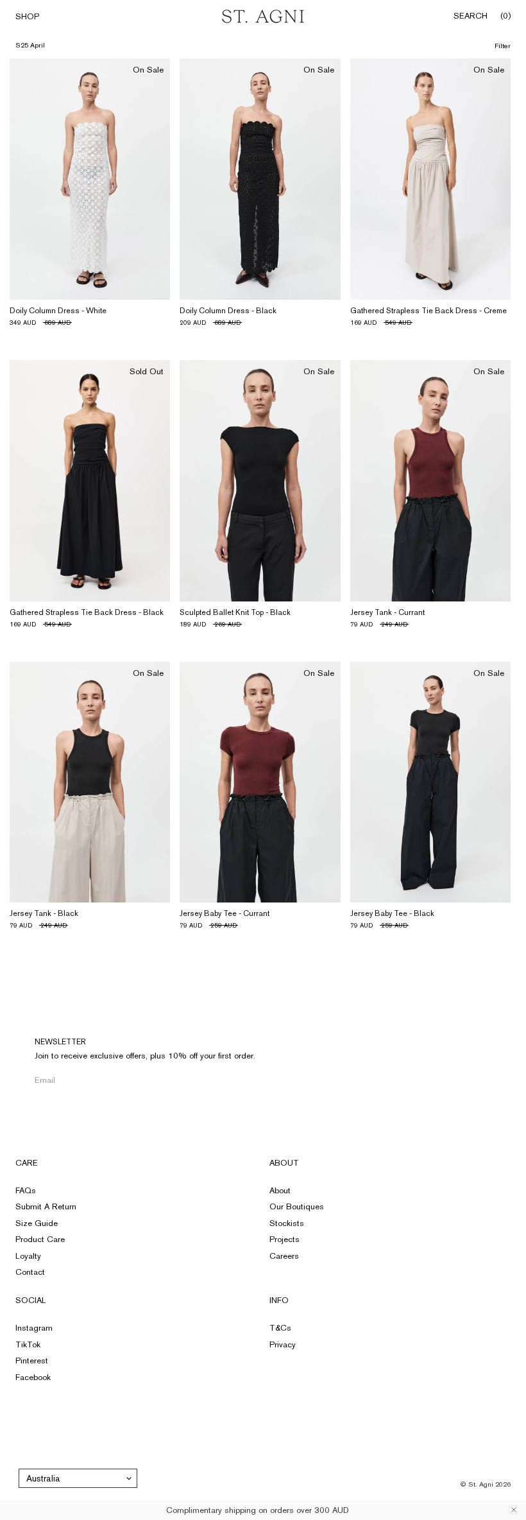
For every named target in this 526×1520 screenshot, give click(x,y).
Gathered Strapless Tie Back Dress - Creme (428, 310)
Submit (212, 1080)
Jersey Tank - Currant (387, 612)
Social (30, 1300)
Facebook (33, 1377)
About (284, 1163)
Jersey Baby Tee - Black (392, 913)
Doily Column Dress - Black (228, 310)
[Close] (513, 1509)
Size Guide (36, 1223)
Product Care (40, 1239)
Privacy (282, 1344)
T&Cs (280, 1328)
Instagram (34, 1328)
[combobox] (78, 1478)
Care (26, 1163)
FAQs (25, 1190)
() (505, 16)
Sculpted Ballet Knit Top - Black (235, 612)
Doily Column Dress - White (58, 310)
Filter (503, 46)
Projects (284, 1239)
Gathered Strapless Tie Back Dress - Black (87, 612)
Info (279, 1300)
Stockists (286, 1223)
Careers (284, 1256)
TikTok (27, 1344)
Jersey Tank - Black (44, 913)
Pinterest (31, 1360)
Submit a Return (45, 1206)
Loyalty (28, 1256)
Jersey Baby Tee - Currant (224, 913)
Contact (30, 1272)
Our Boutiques (296, 1206)
